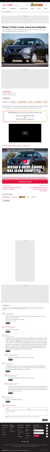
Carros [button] (4, 8)
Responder (8, 331)
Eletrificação (20, 436)
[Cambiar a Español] (27, 441)
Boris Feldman (7, 91)
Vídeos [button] (32, 8)
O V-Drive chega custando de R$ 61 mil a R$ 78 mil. (16, 145)
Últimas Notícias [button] (23, 8)
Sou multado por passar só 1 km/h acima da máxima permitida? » (38, 189)
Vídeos (19, 434)
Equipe (3, 429)
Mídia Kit (3, 434)
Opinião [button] (46, 8)
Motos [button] (39, 8)
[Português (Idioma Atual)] (22, 441)
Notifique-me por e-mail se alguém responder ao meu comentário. (23, 416)
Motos (19, 429)
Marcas (11, 429)
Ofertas (27, 437)
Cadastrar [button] (36, 435)
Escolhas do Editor (28, 430)
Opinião (27, 427)
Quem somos (4, 427)
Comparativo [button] (13, 8)
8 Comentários (6, 98)
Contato (3, 432)
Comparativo (12, 431)
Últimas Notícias (21, 427)
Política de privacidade (44, 450)
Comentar (45, 420)
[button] (27, 5)
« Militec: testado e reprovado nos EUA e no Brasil (11, 188)
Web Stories (28, 435)
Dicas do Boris (20, 432)
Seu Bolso (27, 433)
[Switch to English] (25, 441)
